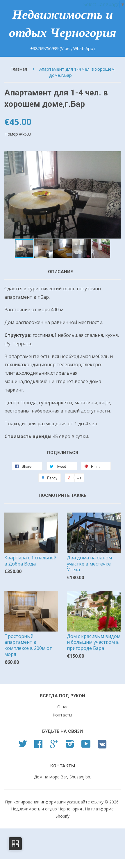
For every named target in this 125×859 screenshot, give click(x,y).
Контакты (62, 715)
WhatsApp (83, 48)
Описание (60, 271)
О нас (62, 706)
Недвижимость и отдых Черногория (62, 24)
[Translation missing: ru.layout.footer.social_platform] (22, 745)
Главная (18, 69)
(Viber (65, 48)
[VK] (102, 746)
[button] (115, 195)
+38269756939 (45, 48)
